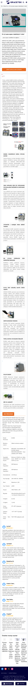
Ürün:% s (6, 6)
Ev (1, 6)
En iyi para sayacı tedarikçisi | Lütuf (18, 6)
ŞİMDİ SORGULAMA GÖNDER (14, 69)
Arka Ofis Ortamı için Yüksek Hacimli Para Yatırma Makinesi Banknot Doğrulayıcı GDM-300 (18, 653)
